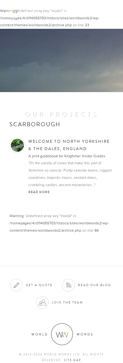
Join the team (67, 302)
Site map (72, 360)
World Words (40, 11)
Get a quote (39, 285)
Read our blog (94, 285)
